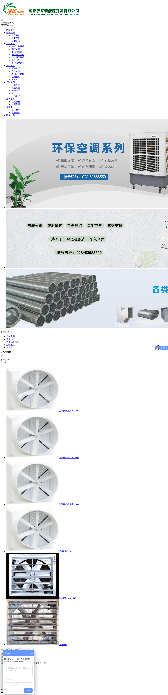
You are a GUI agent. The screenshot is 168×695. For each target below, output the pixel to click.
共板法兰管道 (18, 46)
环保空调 (16, 68)
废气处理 (16, 96)
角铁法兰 (16, 60)
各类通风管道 (18, 57)
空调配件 (16, 77)
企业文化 (16, 38)
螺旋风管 (16, 49)
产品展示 (10, 66)
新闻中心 (10, 107)
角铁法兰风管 (18, 63)
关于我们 (10, 32)
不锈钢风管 (17, 52)
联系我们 (10, 115)
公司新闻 (16, 110)
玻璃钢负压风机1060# (69, 457)
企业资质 (16, 41)
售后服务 (16, 101)
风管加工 (10, 43)
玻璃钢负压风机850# (68, 411)
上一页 (7, 649)
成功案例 (10, 82)
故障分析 (16, 104)
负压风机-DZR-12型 (68, 598)
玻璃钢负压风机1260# (69, 504)
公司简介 (16, 35)
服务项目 (10, 99)
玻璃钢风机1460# (67, 551)
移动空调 (16, 90)
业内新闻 (16, 112)
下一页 (17, 649)
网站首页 (10, 30)
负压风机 (16, 71)
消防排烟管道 (18, 54)
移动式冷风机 (18, 74)
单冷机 (15, 79)
